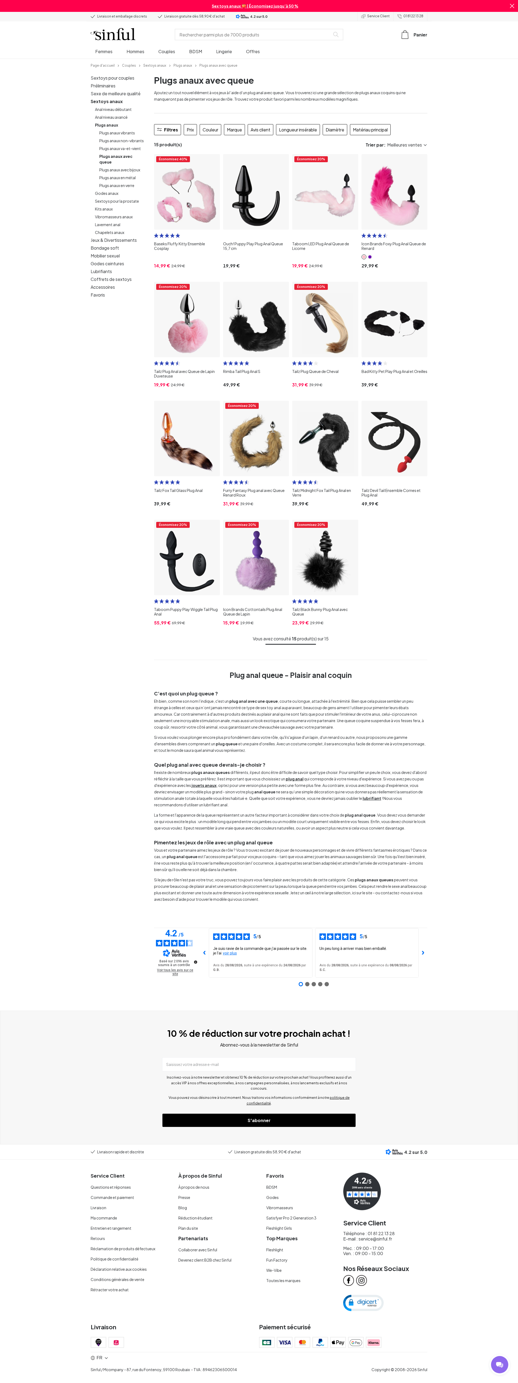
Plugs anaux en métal (117, 177)
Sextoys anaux (107, 101)
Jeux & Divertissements (114, 240)
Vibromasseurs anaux (114, 216)
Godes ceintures (107, 263)
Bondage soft (105, 248)
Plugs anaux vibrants (117, 132)
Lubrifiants (101, 271)
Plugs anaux (106, 125)
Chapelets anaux (109, 232)
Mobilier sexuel (105, 256)
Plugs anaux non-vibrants (121, 140)
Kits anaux (104, 208)
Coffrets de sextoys (111, 279)
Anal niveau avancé (111, 117)
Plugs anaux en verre (116, 185)
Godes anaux (106, 193)
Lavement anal (107, 224)
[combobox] (253, 34)
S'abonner (259, 1120)
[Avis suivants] (423, 953)
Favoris (98, 295)
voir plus (230, 953)
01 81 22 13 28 (413, 16)
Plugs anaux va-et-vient (120, 148)
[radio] (156, 235)
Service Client (378, 16)
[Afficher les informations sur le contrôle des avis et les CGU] (195, 962)
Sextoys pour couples (112, 78)
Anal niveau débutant (113, 109)
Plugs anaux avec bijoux (119, 169)
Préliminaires (103, 86)
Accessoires (103, 287)
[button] (512, 6)
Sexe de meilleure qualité (116, 93)
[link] (103, 65)
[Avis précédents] (204, 953)
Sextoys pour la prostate (117, 201)
